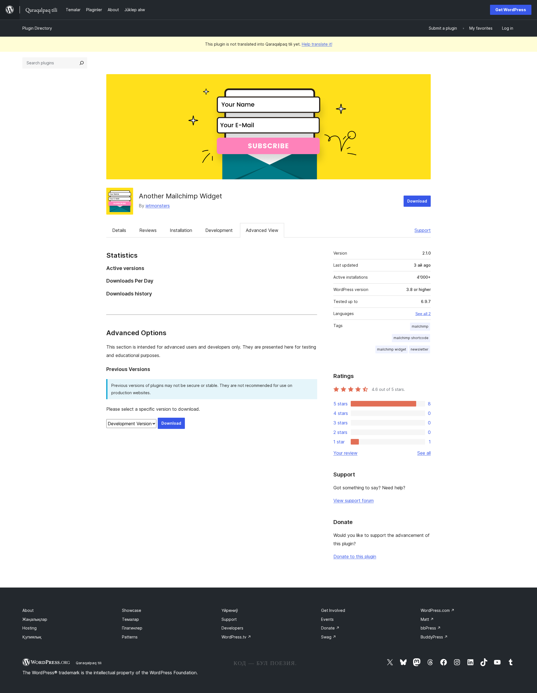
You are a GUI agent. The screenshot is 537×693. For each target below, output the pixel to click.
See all (424, 453)
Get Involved (333, 610)
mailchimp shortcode (411, 338)
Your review (345, 453)
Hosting (29, 628)
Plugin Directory (37, 28)
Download (417, 201)
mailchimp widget (391, 349)
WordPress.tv (236, 637)
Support (422, 230)
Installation (181, 230)
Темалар (130, 619)
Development (219, 230)
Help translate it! (317, 44)
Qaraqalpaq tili (89, 663)
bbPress (431, 628)
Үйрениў (230, 610)
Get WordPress (510, 9)
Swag (328, 637)
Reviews (148, 230)
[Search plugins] (81, 63)
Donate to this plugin (354, 556)
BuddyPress (434, 637)
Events (327, 619)
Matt (427, 619)
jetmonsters (158, 205)
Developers (232, 628)
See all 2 (423, 313)
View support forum (353, 500)
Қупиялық (31, 637)
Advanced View (262, 230)
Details (119, 230)
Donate (330, 628)
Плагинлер (132, 628)
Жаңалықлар (34, 619)
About (28, 610)
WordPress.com (437, 610)
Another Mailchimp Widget (180, 196)
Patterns (130, 637)
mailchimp (420, 326)
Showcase (131, 610)
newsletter (419, 349)
